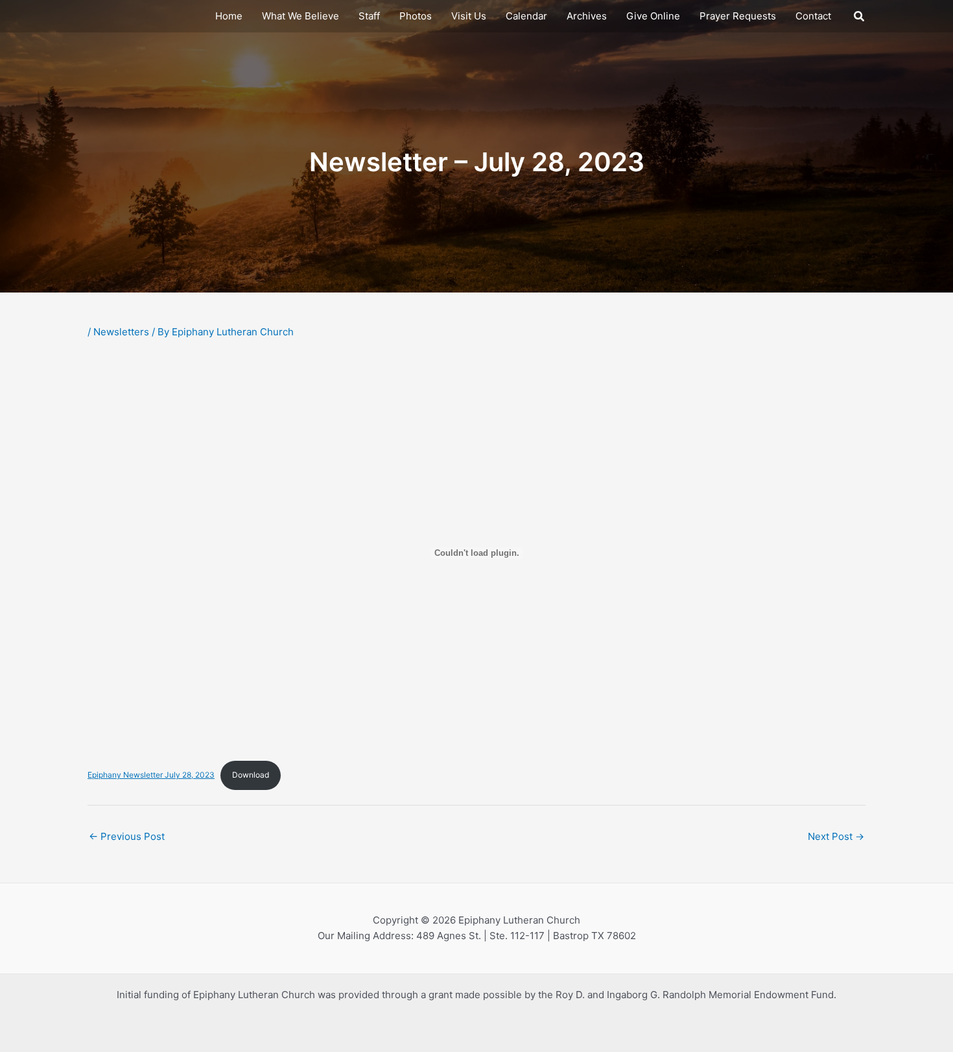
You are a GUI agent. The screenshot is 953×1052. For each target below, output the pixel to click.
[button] (859, 16)
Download (250, 775)
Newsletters (121, 332)
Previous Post (127, 836)
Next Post (836, 836)
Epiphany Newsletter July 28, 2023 (151, 775)
